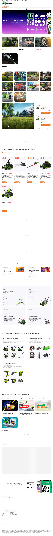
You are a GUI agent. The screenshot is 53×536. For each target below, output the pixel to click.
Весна (4, 289)
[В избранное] (12, 157)
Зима (30, 311)
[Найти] (3, 11)
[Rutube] (2, 518)
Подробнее (46, 112)
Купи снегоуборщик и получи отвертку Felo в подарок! (34, 270)
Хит (2, 152)
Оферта (3, 525)
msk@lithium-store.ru (5, 509)
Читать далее (38, 532)
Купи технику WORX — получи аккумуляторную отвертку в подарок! (8, 270)
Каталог (3, 512)
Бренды (3, 514)
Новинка (8, 152)
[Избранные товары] (26, 10)
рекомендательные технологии (21, 528)
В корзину (4, 182)
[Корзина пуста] (26, 11)
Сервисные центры (13, 514)
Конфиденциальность (5, 524)
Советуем (5, 152)
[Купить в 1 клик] (12, 161)
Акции (3, 513)
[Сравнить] (12, 159)
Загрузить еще (26, 434)
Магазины (11, 513)
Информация (12, 511)
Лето (30, 289)
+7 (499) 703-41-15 (5, 1)
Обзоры (3, 515)
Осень (4, 311)
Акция (11, 152)
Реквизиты (12, 512)
